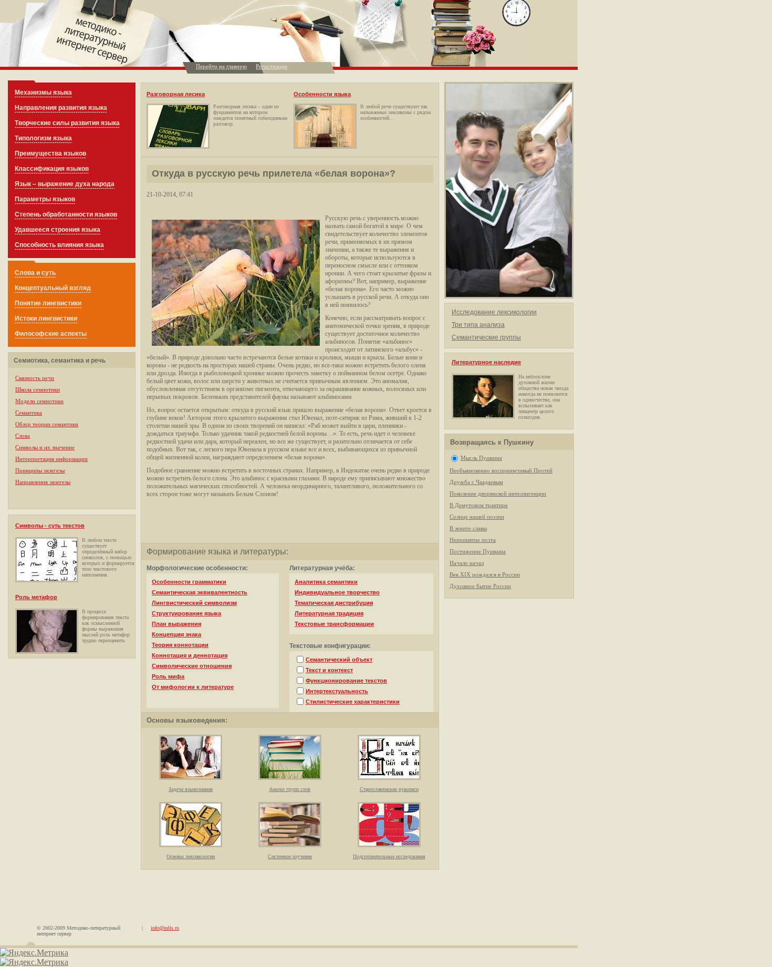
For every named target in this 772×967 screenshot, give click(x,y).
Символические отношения (192, 666)
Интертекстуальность (337, 691)
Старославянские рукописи (389, 789)
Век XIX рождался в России (485, 574)
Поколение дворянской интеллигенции (498, 493)
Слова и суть (35, 272)
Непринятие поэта (473, 540)
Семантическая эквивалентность (199, 592)
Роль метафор (36, 597)
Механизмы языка (43, 92)
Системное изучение (290, 856)
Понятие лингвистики (48, 303)
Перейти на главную (221, 66)
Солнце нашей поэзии (477, 516)
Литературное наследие (486, 362)
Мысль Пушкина (481, 458)
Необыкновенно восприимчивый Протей (501, 470)
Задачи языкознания (191, 789)
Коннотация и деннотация (189, 655)
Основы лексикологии (190, 856)
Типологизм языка (43, 138)
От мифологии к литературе (193, 687)
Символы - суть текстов (50, 525)
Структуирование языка (186, 613)
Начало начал (467, 563)
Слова (22, 436)
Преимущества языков (50, 153)
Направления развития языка (61, 107)
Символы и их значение (45, 447)
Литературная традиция (329, 613)
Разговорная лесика (176, 94)
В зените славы (468, 528)
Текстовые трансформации (334, 624)
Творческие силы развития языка (67, 123)
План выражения (176, 624)
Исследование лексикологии (494, 312)
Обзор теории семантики (46, 424)
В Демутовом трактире (479, 505)
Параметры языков (45, 199)
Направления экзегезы (42, 482)
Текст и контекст (329, 670)
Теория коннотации (180, 645)
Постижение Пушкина (478, 551)
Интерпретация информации (51, 459)
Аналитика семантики (326, 582)
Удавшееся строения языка (57, 229)
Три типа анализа (478, 324)
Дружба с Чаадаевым (476, 482)
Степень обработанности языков (66, 214)
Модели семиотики (39, 401)
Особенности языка (322, 94)
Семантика (28, 412)
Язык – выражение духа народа (64, 184)
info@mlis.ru (165, 928)
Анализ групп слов (289, 789)
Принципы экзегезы (40, 470)
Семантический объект (339, 659)
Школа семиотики (37, 389)
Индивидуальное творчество (337, 592)
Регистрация (271, 66)
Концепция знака (176, 634)
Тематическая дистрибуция (334, 603)
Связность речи (34, 378)
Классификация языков (52, 168)
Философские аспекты (51, 333)
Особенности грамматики (189, 582)
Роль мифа (168, 676)
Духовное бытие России (480, 586)
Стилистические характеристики (353, 701)
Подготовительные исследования (389, 856)
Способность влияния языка (59, 245)
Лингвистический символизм (194, 603)
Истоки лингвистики (46, 318)
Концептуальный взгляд (53, 288)
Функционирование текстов (346, 680)
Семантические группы (486, 337)
